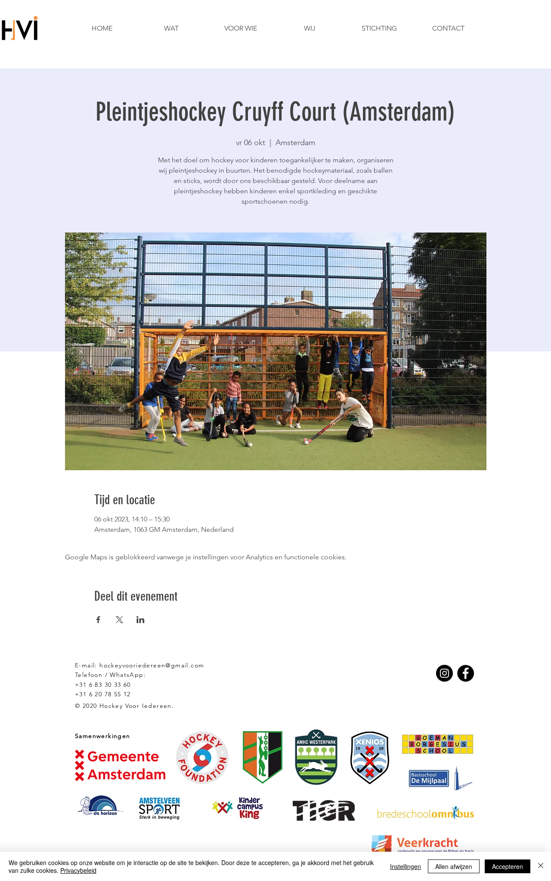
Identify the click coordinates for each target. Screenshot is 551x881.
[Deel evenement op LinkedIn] (140, 619)
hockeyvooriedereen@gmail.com (151, 665)
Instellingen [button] (405, 866)
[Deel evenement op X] (119, 619)
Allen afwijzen (453, 866)
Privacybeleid (78, 870)
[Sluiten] (541, 866)
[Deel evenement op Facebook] (98, 619)
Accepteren (507, 866)
